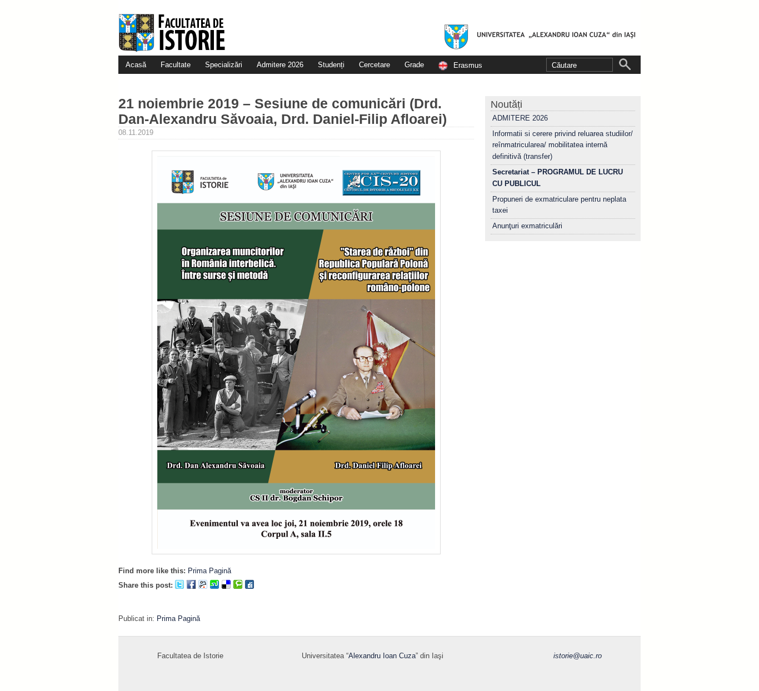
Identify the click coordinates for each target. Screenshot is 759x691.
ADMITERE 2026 (520, 118)
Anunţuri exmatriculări (527, 226)
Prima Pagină (209, 571)
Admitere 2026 (280, 65)
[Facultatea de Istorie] (379, 28)
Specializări (223, 65)
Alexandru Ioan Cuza (382, 656)
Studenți (331, 65)
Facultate (176, 65)
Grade (414, 65)
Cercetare (374, 65)
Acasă (136, 65)
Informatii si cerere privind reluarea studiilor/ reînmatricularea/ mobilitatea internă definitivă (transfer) (562, 145)
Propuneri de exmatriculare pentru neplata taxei (559, 205)
